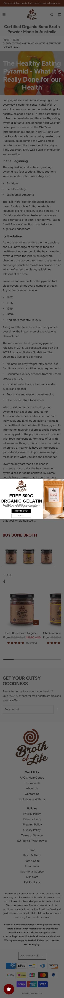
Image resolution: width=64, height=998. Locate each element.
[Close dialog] (63, 480)
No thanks (21, 516)
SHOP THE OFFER (21, 511)
